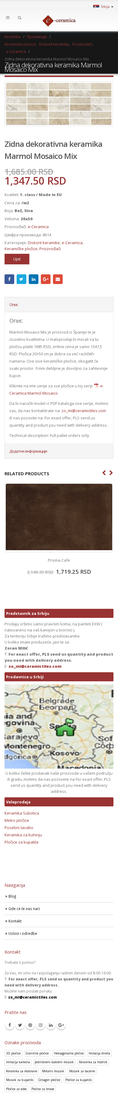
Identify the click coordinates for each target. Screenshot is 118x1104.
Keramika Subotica (22, 813)
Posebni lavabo (19, 827)
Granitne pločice (37, 1053)
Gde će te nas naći (24, 908)
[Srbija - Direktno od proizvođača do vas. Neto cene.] (59, 21)
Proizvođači (50, 248)
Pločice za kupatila (21, 842)
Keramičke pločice (21, 248)
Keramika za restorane (21, 1071)
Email (58, 279)
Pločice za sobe (16, 1089)
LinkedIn (33, 279)
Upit (17, 259)
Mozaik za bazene (82, 1071)
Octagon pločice (49, 1080)
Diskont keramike (44, 242)
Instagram (40, 1025)
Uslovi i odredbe (22, 933)
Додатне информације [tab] (28, 451)
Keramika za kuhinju (23, 835)
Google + (46, 279)
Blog (12, 896)
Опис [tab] (13, 304)
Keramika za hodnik (93, 1062)
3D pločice (13, 1053)
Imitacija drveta (99, 1053)
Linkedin (50, 1025)
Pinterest (30, 1025)
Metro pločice (17, 820)
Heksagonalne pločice (69, 1053)
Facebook (9, 279)
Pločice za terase (42, 1089)
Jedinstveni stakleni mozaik (54, 1062)
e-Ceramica (38, 226)
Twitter (21, 279)
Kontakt (14, 920)
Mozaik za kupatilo (19, 1080)
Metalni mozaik (53, 1071)
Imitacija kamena (18, 1062)
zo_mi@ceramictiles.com (83, 410)
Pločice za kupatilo (78, 1080)
